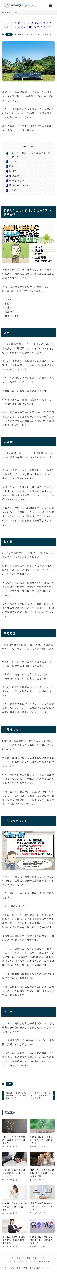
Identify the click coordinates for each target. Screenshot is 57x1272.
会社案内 (21, 1257)
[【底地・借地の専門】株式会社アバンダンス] (19, 5)
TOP (13, 1257)
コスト (13, 161)
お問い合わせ (43, 1261)
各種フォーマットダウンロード (22, 1261)
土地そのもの (16, 180)
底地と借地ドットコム (36, 1257)
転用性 (13, 171)
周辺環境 (14, 175)
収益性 (13, 166)
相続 (9, 34)
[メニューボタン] (50, 5)
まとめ (13, 190)
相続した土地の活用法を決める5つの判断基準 (29, 154)
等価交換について (19, 185)
